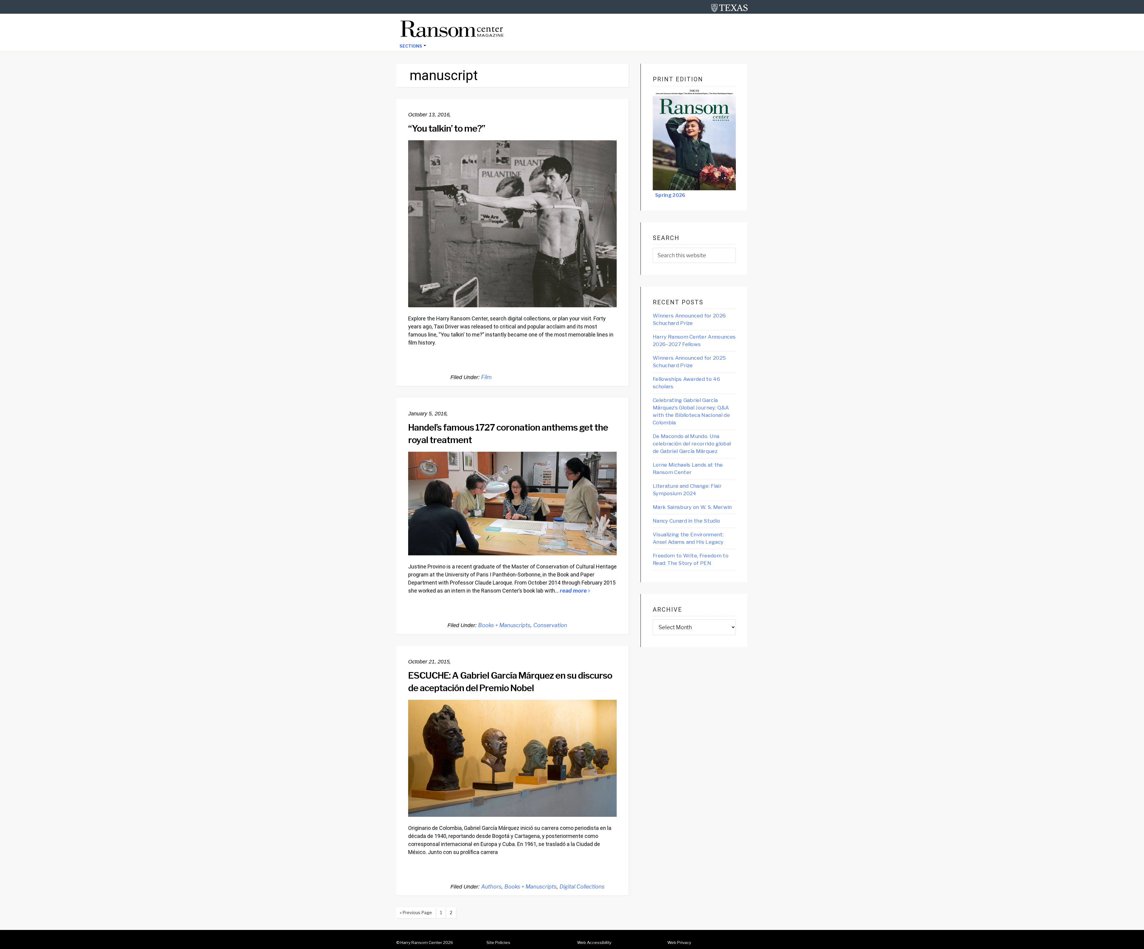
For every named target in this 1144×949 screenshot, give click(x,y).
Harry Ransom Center (421, 942)
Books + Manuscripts (504, 625)
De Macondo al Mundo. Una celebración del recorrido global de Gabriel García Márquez (692, 443)
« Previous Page (414, 914)
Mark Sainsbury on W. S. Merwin (692, 507)
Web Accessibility (594, 942)
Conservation (550, 625)
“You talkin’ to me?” (447, 128)
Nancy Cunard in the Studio (686, 521)
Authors (491, 886)
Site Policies (498, 942)
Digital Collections (581, 886)
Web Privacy (679, 942)
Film (486, 377)
